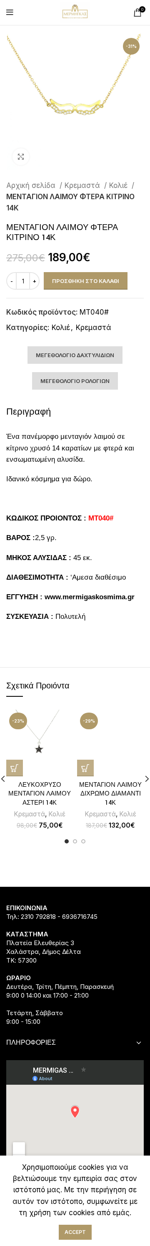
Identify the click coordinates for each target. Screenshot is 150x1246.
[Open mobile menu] (10, 12)
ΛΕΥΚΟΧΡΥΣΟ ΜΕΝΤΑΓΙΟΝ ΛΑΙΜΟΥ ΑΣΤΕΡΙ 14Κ (39, 794)
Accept (75, 1232)
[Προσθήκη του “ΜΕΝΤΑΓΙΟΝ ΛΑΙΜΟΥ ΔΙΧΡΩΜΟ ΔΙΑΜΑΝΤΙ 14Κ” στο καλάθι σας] (85, 768)
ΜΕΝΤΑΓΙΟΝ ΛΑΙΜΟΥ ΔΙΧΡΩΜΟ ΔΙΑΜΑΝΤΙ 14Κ (110, 794)
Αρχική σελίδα (32, 185)
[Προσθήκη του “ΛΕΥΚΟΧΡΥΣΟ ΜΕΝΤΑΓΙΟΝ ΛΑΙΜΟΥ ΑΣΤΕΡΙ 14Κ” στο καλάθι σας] (14, 768)
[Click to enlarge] (20, 156)
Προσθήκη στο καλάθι (85, 281)
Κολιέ (119, 185)
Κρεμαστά (83, 185)
